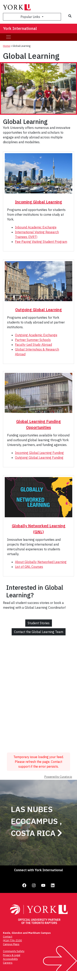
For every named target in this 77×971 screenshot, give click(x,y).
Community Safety (13, 951)
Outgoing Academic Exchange (36, 335)
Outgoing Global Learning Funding (39, 458)
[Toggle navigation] (8, 37)
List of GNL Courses (29, 567)
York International (20, 28)
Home (6, 46)
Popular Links (31, 17)
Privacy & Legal (11, 955)
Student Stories (39, 623)
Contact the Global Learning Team (38, 632)
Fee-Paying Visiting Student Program (41, 242)
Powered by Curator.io (58, 777)
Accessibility (10, 959)
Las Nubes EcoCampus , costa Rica (36, 821)
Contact (7, 936)
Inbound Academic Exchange (35, 227)
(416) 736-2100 (12, 940)
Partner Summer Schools (33, 340)
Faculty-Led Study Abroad (33, 345)
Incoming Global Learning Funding (39, 453)
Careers (7, 962)
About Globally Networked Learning (41, 562)
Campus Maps (11, 944)
